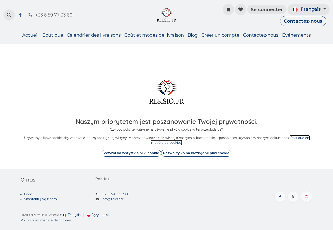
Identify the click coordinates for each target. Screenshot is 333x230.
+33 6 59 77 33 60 (115, 194)
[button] (9, 15)
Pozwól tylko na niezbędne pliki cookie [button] (196, 153)
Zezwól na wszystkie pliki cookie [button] (131, 153)
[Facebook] (20, 14)
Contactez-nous (303, 21)
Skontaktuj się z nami (41, 199)
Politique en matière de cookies (45, 220)
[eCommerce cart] (228, 9)
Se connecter (267, 9)
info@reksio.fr (112, 199)
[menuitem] (30, 35)
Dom (28, 194)
